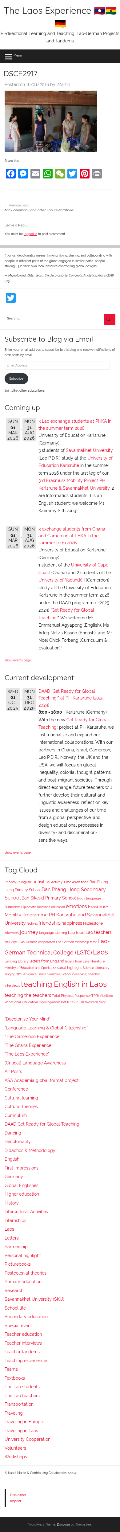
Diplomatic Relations (35, 907)
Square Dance (36, 974)
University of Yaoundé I (61, 580)
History (12, 1203)
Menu (18, 55)
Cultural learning (21, 1097)
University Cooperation (27, 1439)
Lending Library (17, 961)
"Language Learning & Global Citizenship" (46, 1027)
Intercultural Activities (26, 1211)
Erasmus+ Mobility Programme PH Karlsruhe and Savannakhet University (60, 914)
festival (32, 924)
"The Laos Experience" (27, 1054)
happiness (72, 923)
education (58, 907)
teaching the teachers (28, 995)
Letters (12, 1238)
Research (14, 1290)
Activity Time (61, 882)
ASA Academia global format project (42, 1080)
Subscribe (16, 378)
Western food (95, 1002)
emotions (76, 906)
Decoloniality (18, 1141)
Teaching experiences (26, 1360)
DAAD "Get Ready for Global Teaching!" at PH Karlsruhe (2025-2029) (72, 698)
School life (15, 1308)
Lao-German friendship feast (76, 942)
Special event (18, 1325)
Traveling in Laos (21, 1430)
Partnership (16, 1246)
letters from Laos (77, 961)
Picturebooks (18, 1264)
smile (21, 974)
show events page (18, 660)
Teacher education (23, 1334)
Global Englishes (21, 1185)
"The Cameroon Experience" (33, 1036)
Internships (15, 1220)
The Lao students (22, 1386)
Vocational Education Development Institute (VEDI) (44, 1002)
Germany (14, 1176)
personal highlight (66, 967)
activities (41, 881)
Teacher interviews (23, 1343)
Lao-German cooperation (37, 942)
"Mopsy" (11, 882)
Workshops (16, 1456)
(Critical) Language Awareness (35, 1062)
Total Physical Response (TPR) (75, 996)
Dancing (13, 1132)
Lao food (76, 932)
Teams (11, 1369)
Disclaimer (18, 1495)
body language (89, 898)
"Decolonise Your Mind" (27, 1019)
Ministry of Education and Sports (27, 968)
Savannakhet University (89, 450)
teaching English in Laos (64, 984)
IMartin (63, 84)
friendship (49, 923)
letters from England (47, 961)
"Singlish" (25, 882)
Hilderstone (93, 923)
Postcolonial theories (25, 1273)
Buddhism (12, 907)
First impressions (21, 1168)
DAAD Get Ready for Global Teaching (42, 1124)
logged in (30, 234)
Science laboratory (96, 968)
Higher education (22, 1194)
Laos (100, 952)
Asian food (80, 882)
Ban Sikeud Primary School (49, 897)
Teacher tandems (22, 1351)
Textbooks (15, 1378)
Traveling (14, 1413)
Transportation (19, 1404)
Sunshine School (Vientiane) (67, 974)
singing (10, 974)
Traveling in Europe (24, 1421)
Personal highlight (23, 1255)
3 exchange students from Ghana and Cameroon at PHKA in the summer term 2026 (71, 536)
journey (29, 932)
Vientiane (106, 995)
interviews (12, 932)
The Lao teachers (22, 1395)
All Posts (13, 1071)
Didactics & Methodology (30, 1150)
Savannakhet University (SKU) (34, 1299)
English (12, 1159)
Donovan (63, 1524)
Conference (16, 1089)
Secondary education (26, 1316)
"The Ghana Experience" (29, 1045)
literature (97, 961)
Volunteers (15, 1448)
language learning (53, 933)
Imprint (15, 1501)
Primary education (23, 1281)
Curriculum (16, 1115)
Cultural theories (21, 1106)
